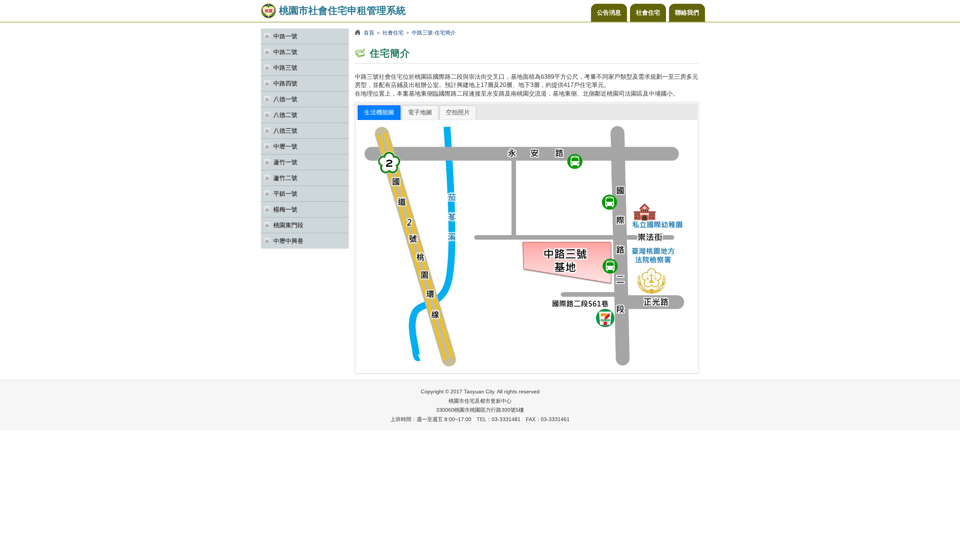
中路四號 (285, 83)
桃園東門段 (288, 225)
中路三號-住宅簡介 (434, 33)
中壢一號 (285, 146)
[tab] (379, 112)
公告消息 (609, 12)
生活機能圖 (379, 112)
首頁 (369, 33)
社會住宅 (648, 12)
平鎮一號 (285, 193)
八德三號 (285, 131)
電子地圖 (420, 112)
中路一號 (285, 36)
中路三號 (285, 67)
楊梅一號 (285, 209)
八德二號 (285, 115)
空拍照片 (458, 112)
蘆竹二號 (285, 178)
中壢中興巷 (288, 241)
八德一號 (285, 99)
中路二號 (285, 52)
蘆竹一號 (285, 162)
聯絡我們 (687, 12)
